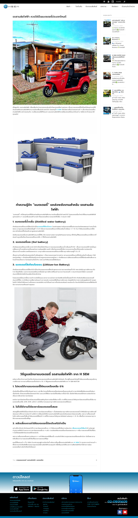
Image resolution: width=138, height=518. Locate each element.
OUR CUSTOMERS (93, 504)
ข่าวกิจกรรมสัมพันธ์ (48, 502)
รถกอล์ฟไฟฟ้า (14, 503)
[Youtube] (125, 512)
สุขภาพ (45, 504)
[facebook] (113, 2)
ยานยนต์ (45, 506)
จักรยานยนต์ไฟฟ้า (15, 500)
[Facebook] (119, 512)
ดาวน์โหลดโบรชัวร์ (92, 502)
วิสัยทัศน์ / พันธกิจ (33, 506)
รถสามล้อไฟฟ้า (31, 460)
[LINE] (104, 2)
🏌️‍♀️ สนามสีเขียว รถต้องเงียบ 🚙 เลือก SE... (118, 92)
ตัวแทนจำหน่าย (91, 506)
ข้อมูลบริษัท (31, 502)
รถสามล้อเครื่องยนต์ (16, 511)
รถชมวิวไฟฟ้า (14, 505)
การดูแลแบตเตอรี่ (21, 460)
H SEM (58, 110)
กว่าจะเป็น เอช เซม (33, 504)
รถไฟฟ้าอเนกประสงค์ (16, 507)
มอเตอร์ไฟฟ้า (65, 513)
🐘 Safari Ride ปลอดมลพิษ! (117, 73)
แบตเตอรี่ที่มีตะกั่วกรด (44, 227)
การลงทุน (46, 508)
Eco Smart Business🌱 (116, 38)
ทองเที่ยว (46, 511)
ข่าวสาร (45, 513)
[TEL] (124, 2)
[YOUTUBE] (108, 2)
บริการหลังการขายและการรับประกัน (72, 502)
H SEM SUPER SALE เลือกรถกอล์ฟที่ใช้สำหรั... (118, 57)
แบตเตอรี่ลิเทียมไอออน (29, 265)
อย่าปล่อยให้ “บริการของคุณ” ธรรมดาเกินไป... (118, 22)
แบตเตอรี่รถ (40, 460)
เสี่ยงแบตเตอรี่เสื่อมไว (79, 428)
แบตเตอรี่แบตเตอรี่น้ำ (67, 511)
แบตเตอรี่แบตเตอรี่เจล (67, 508)
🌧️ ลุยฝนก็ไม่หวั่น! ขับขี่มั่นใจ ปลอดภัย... (118, 108)
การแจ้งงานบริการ (66, 504)
